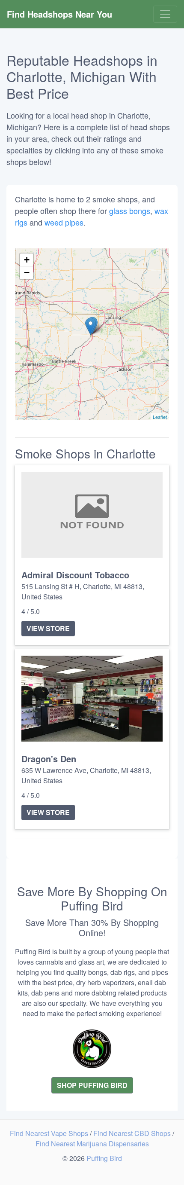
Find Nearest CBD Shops (132, 1133)
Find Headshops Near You (59, 14)
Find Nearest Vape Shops (50, 1133)
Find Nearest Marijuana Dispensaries (92, 1143)
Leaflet (160, 416)
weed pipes (64, 222)
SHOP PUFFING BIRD (92, 1085)
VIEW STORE (48, 628)
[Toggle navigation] (165, 14)
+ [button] (27, 259)
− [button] (27, 272)
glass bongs (129, 210)
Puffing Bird (104, 1158)
